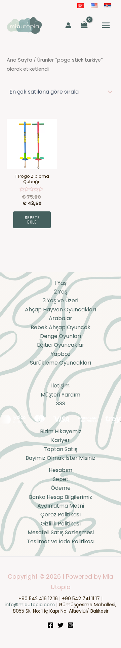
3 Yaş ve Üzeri (60, 300)
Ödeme (61, 488)
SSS (60, 403)
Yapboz (61, 354)
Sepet (61, 479)
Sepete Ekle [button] (32, 219)
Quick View (32, 163)
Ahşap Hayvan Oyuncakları (60, 309)
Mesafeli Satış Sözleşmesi (61, 532)
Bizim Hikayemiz (60, 431)
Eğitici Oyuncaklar (60, 345)
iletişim (60, 385)
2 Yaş (60, 292)
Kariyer (60, 440)
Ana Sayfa (19, 60)
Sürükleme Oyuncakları (60, 363)
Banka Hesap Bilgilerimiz (60, 497)
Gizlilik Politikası (61, 523)
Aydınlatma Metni (60, 506)
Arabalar (60, 318)
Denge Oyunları (60, 336)
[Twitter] (60, 625)
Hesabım (60, 470)
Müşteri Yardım (60, 395)
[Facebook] (50, 625)
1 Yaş (60, 283)
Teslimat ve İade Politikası (60, 541)
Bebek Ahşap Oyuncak (60, 327)
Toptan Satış (60, 449)
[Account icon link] (68, 25)
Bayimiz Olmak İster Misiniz (60, 458)
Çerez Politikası (60, 514)
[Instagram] (71, 625)
